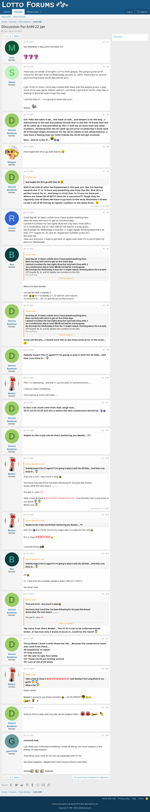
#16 (107, 594)
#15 (107, 553)
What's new (32, 11)
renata (12, 228)
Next (16, 36)
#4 (108, 146)
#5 (108, 171)
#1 (108, 42)
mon (6, 31)
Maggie (12, 162)
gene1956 (11, 751)
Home (7, 11)
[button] (41, 11)
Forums (18, 11)
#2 (108, 66)
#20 (107, 735)
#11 (107, 402)
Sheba (11, 82)
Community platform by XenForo (75, 804)
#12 (107, 430)
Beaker (12, 393)
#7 (108, 248)
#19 (107, 707)
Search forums (19, 16)
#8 (108, 305)
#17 (107, 638)
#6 (108, 212)
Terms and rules (109, 798)
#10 (107, 377)
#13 (107, 458)
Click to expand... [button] (66, 278)
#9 (108, 350)
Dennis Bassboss (12, 132)
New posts (6, 16)
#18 (107, 668)
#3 (108, 114)
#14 (107, 514)
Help (134, 798)
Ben (12, 264)
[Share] (104, 42)
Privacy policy (124, 798)
